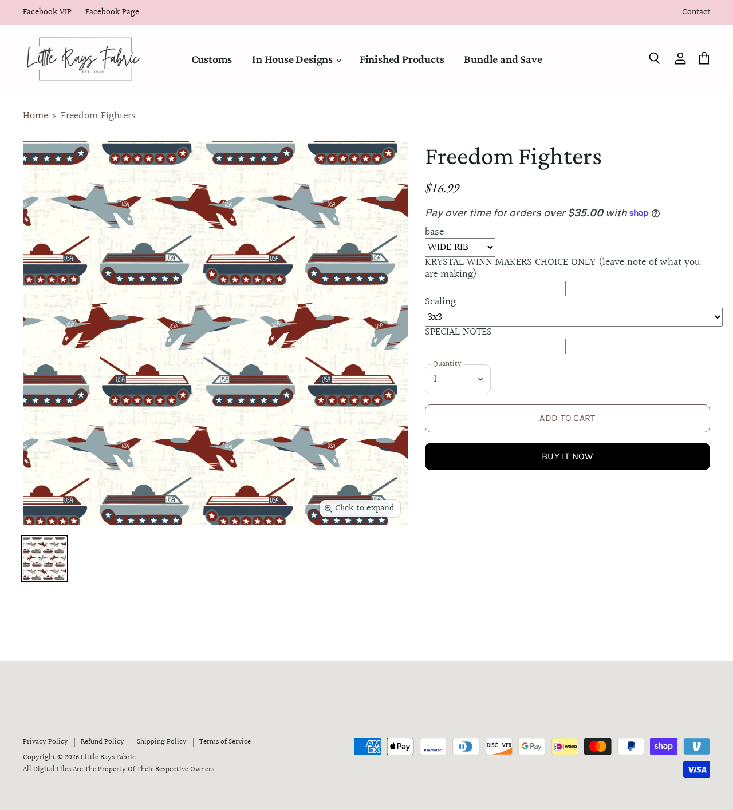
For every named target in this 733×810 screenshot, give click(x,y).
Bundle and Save (503, 59)
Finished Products (402, 59)
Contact (696, 13)
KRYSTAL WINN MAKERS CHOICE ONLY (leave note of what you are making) (562, 268)
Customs (211, 59)
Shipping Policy (162, 742)
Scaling (440, 301)
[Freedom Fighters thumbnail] (44, 558)
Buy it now (567, 456)
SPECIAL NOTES (458, 332)
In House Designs (293, 59)
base (434, 232)
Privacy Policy (45, 742)
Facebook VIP (47, 13)
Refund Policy (102, 742)
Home (35, 116)
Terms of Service (225, 742)
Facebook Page (112, 13)
